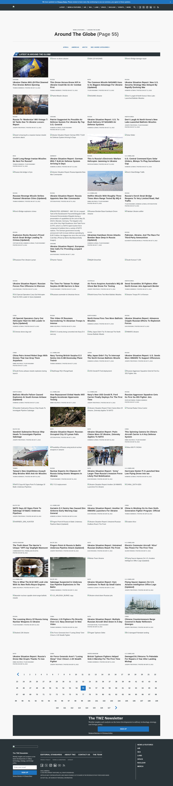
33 (83, 682)
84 (129, 694)
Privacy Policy (62, 2)
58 (103, 688)
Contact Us (84, 755)
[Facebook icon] (41, 765)
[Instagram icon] (50, 765)
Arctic (85, 47)
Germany (53, 156)
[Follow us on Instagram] (147, 7)
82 (116, 694)
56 (90, 688)
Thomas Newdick (18, 88)
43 (149, 682)
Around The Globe (93, 30)
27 (43, 682)
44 (156, 682)
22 (155, 674)
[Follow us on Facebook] (140, 7)
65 (149, 688)
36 (103, 682)
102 (104, 701)
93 (42, 701)
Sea (90, 7)
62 (129, 688)
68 (24, 694)
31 (70, 682)
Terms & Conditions (59, 760)
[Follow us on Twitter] (144, 7)
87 (149, 694)
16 (115, 674)
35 (96, 682)
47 (30, 688)
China (15, 352)
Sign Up (123, 729)
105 (126, 701)
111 (64, 708)
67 (17, 694)
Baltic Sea (16, 429)
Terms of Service (94, 733)
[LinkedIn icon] (55, 765)
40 (129, 682)
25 (30, 682)
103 (111, 701)
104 (119, 701)
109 (156, 701)
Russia (52, 79)
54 (76, 688)
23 (17, 682)
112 (72, 708)
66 (156, 688)
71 (43, 694)
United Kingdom (18, 542)
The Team (97, 755)
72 (50, 694)
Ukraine (15, 79)
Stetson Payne (55, 201)
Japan (90, 352)
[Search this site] (135, 7)
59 (110, 688)
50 (50, 688)
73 (57, 694)
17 (122, 674)
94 (49, 701)
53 (70, 688)
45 (17, 688)
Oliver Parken (130, 551)
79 (96, 694)
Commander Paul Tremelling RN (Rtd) (25, 551)
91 (29, 701)
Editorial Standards (51, 755)
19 (135, 674)
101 (96, 701)
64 (143, 688)
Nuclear (112, 7)
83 (123, 694)
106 (134, 701)
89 (16, 701)
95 (55, 701)
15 (109, 674)
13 (96, 674)
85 (136, 694)
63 (136, 688)
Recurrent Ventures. (52, 772)
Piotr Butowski (93, 164)
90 (22, 701)
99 (82, 701)
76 (76, 694)
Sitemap (70, 760)
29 (57, 682)
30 (63, 682)
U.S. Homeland (129, 156)
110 (57, 708)
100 (89, 701)
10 (76, 674)
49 (43, 688)
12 (89, 674)
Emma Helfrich (93, 201)
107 (141, 701)
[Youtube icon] (59, 765)
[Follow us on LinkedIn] (151, 7)
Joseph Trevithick (19, 127)
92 (36, 701)
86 (143, 694)
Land (96, 7)
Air (85, 7)
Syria (15, 315)
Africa (65, 47)
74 (63, 694)
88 (156, 694)
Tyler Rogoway (93, 90)
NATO (89, 79)
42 (143, 682)
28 (50, 682)
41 (136, 682)
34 (90, 682)
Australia (91, 281)
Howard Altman (130, 90)
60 (116, 688)
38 (116, 682)
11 (82, 674)
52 (63, 688)
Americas (75, 47)
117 (109, 708)
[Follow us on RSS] (158, 7)
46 (24, 688)
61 (123, 688)
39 (123, 682)
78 (90, 694)
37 (110, 682)
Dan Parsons (54, 254)
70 (37, 694)
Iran (14, 156)
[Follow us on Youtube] (154, 7)
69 (30, 694)
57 (96, 688)
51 (57, 688)
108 (149, 701)
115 (94, 708)
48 (37, 688)
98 (75, 701)
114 (86, 708)
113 (79, 708)
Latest (62, 7)
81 (110, 694)
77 (83, 694)
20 (142, 674)
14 (102, 674)
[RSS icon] (63, 765)
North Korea (129, 116)
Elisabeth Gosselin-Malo (133, 240)
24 (24, 682)
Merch (140, 766)
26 (37, 682)
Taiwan (52, 281)
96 (62, 701)
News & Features (74, 7)
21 (148, 674)
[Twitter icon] (46, 765)
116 (101, 708)
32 (76, 682)
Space (103, 7)
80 (103, 694)
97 (69, 701)
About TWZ (70, 755)
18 (129, 674)
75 (70, 694)
